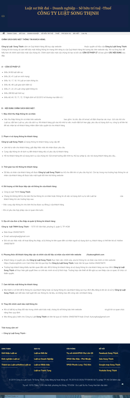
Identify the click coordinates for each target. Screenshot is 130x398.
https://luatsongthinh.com (73, 46)
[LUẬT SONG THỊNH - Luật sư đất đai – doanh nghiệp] (3, 16)
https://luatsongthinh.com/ (75, 175)
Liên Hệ (84, 33)
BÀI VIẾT (76, 33)
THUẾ (57, 33)
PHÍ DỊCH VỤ (66, 33)
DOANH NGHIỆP (33, 33)
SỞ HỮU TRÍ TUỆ (47, 33)
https (84, 255)
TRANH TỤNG (12, 33)
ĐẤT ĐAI (22, 33)
